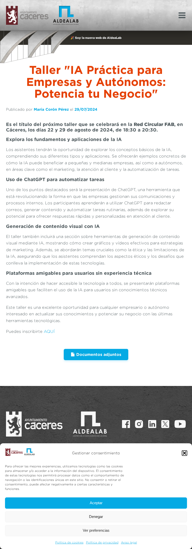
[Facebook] (126, 424)
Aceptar (96, 503)
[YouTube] (180, 424)
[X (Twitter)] (165, 424)
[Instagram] (139, 424)
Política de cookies (69, 542)
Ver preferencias (96, 530)
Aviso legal (129, 542)
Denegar (96, 516)
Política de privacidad (102, 542)
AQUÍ (49, 331)
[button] (184, 453)
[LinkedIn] (152, 424)
